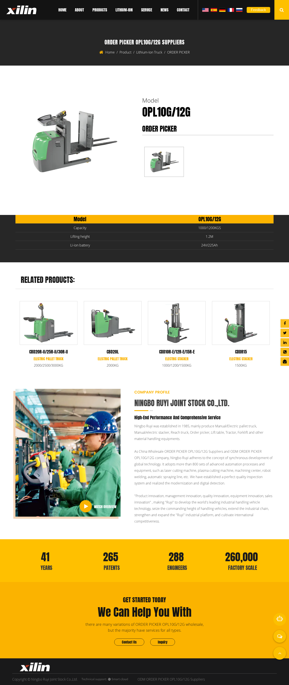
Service (146, 10)
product (125, 52)
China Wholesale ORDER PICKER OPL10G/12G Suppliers (181, 451)
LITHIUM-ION (124, 10)
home (110, 52)
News (164, 10)
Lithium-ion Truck (149, 52)
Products (99, 10)
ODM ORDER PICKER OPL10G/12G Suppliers (171, 679)
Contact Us (129, 642)
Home (62, 10)
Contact (183, 10)
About (79, 10)
